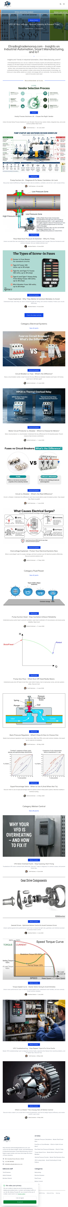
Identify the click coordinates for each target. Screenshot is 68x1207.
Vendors (34, 112)
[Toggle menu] (64, 4)
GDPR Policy (42, 1193)
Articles (37, 1136)
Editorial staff (8, 1169)
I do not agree (20, 1198)
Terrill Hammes (7, 1172)
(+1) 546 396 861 (9, 1161)
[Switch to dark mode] (60, 3)
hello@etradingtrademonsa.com (13, 1164)
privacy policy (21, 1194)
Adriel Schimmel (7, 1175)
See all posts (34, 328)
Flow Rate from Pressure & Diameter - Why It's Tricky (49, 1149)
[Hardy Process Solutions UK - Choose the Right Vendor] (34, 101)
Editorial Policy (50, 1193)
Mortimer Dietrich (7, 1178)
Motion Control (34, 20)
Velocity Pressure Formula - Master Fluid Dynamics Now (50, 1157)
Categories (39, 1169)
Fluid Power (34, 176)
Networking (38, 1172)
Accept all (20, 1202)
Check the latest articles (34, 315)
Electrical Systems (34, 295)
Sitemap (58, 1193)
